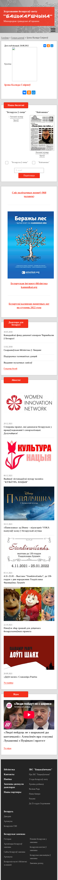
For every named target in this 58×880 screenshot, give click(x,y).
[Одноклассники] (48, 45)
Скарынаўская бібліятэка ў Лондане (22, 350)
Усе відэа (7, 748)
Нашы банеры (34, 794)
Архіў (16, 120)
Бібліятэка (9, 769)
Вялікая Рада (34, 789)
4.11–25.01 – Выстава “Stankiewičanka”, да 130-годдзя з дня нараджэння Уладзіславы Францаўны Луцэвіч (28, 579)
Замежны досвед (36, 863)
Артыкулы (8, 821)
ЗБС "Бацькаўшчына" (40, 769)
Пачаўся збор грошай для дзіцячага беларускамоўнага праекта (22, 630)
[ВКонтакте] (44, 45)
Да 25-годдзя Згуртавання (39, 803)
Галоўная (5, 38)
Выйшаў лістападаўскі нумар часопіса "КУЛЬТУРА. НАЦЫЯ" (23, 480)
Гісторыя (7, 839)
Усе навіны (8, 683)
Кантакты (9, 774)
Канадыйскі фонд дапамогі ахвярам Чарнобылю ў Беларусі (29, 337)
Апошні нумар (16, 116)
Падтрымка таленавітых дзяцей (20, 356)
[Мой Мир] (51, 45)
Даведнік (7, 816)
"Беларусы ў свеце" (19, 162)
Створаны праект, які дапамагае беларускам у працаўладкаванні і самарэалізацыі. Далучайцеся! (28, 430)
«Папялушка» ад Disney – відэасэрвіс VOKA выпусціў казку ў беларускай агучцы (26, 529)
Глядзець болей (10, 368)
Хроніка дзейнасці (36, 784)
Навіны (8, 779)
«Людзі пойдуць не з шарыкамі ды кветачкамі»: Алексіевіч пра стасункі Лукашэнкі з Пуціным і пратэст (28, 736)
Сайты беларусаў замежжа (14, 852)
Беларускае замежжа (14, 834)
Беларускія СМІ (10, 826)
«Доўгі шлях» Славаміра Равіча (20, 677)
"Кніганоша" (44, 162)
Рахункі (32, 799)
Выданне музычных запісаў (18, 362)
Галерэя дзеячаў (17, 38)
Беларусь (8, 811)
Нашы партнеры (12, 792)
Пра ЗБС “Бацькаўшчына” (39, 774)
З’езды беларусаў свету (38, 779)
